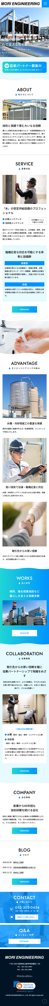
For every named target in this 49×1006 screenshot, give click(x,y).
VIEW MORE (24, 881)
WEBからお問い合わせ (26, 917)
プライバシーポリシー (24, 976)
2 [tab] (45, 31)
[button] (24, 987)
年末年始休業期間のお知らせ (24, 867)
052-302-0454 (27, 907)
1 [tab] (45, 28)
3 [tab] (45, 34)
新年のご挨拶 (18, 862)
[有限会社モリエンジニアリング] (20, 3)
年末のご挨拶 (18, 872)
